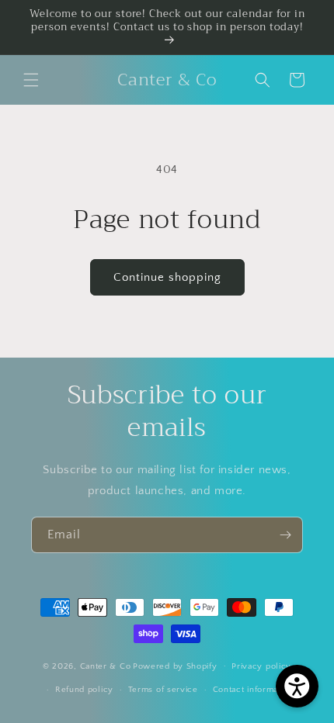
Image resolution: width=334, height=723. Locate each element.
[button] (31, 80)
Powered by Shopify (175, 665)
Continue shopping (167, 277)
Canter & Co (105, 665)
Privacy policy (261, 666)
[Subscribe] (285, 535)
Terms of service (163, 689)
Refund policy (84, 689)
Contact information (253, 689)
